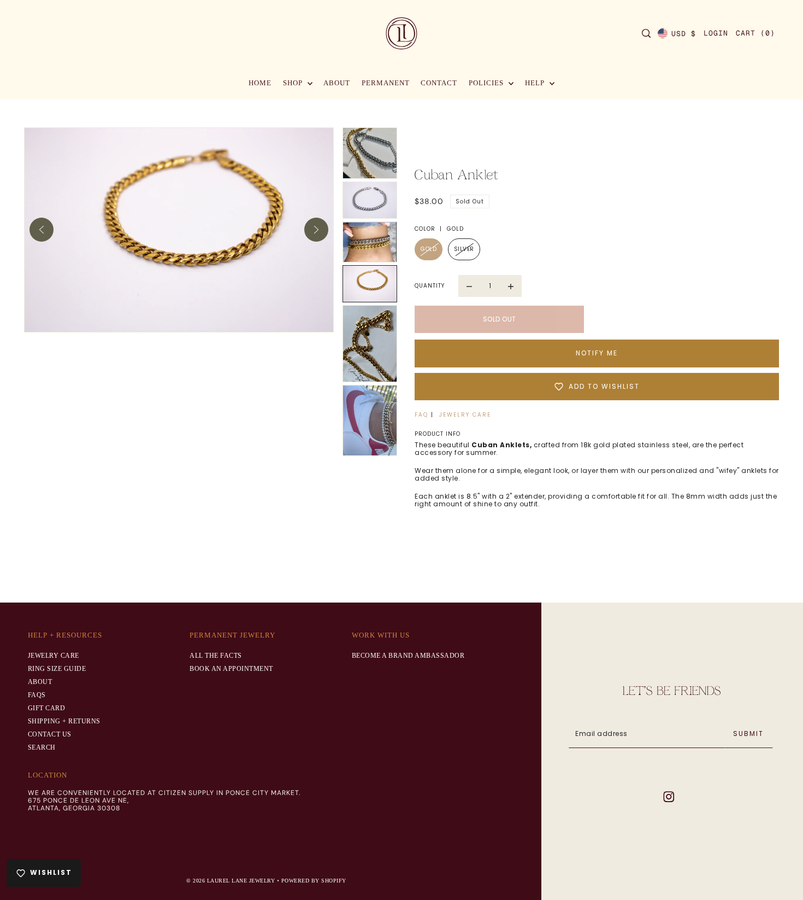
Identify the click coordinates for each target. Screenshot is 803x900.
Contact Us (50, 734)
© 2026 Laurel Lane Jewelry (231, 881)
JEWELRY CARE (465, 415)
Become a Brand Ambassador (408, 655)
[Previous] (41, 230)
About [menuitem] (336, 83)
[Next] (316, 230)
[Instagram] (668, 796)
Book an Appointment (231, 669)
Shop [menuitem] (294, 83)
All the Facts (216, 655)
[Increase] (510, 286)
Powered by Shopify (313, 881)
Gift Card (47, 708)
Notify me (597, 353)
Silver (464, 249)
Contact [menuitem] (439, 83)
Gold (428, 249)
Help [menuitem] (536, 83)
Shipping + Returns (64, 721)
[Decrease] (469, 286)
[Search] (646, 33)
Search (42, 747)
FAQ (421, 415)
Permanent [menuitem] (386, 83)
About (40, 682)
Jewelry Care (53, 655)
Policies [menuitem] (487, 83)
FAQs (37, 695)
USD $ (683, 33)
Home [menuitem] (260, 83)
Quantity (430, 286)
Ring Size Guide (57, 669)
